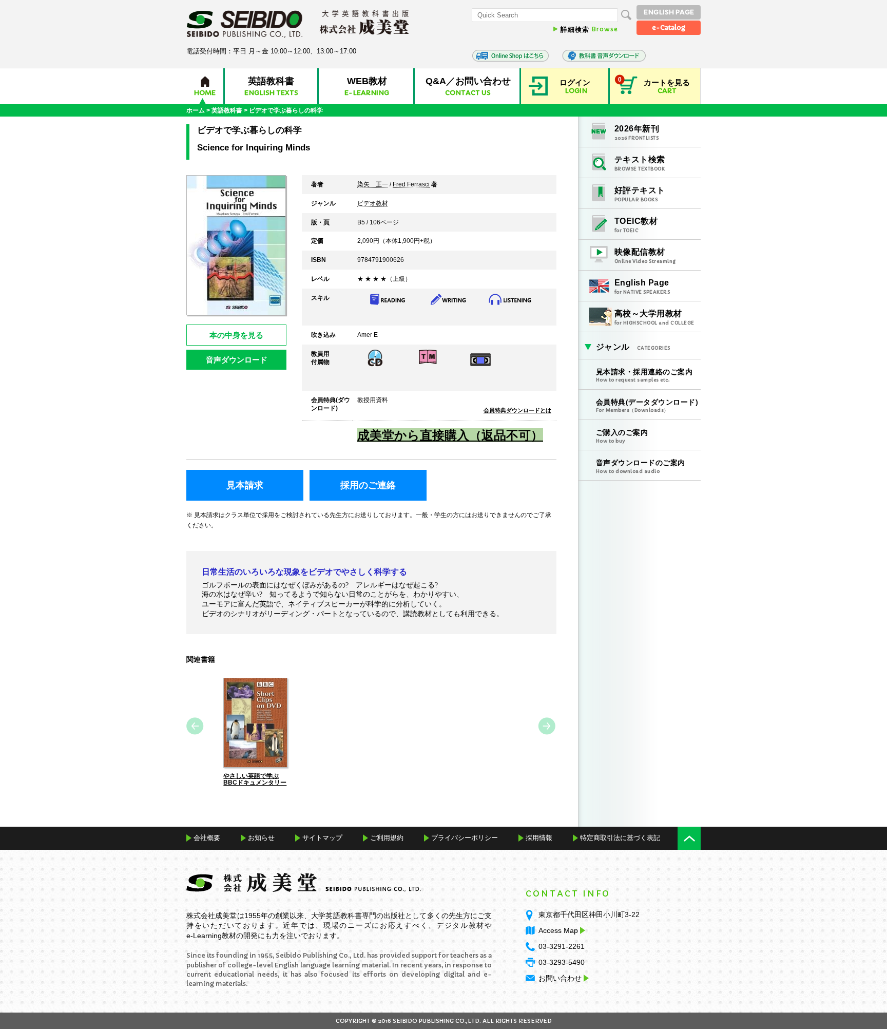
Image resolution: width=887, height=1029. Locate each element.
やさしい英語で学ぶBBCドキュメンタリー (254, 779)
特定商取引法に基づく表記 (620, 838)
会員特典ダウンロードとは (517, 410)
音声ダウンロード (236, 359)
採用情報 (539, 838)
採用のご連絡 (368, 485)
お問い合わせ (560, 978)
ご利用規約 (386, 838)
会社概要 (207, 838)
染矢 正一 (372, 185)
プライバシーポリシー (464, 838)
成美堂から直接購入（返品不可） (450, 435)
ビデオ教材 (372, 204)
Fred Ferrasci (411, 185)
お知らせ (261, 838)
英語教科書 (226, 110)
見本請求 (244, 485)
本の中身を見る (236, 335)
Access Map (558, 930)
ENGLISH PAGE (669, 12)
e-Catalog (668, 27)
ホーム (195, 110)
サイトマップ (322, 838)
